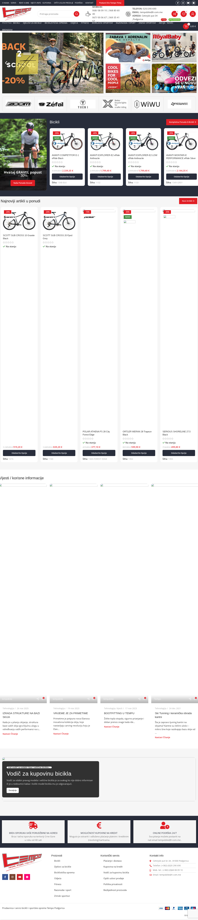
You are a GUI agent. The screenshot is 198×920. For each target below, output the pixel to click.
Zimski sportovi (62, 895)
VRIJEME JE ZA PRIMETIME (70, 713)
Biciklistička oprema (64, 872)
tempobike (7, 699)
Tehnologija (8, 708)
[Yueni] (83, 104)
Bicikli (57, 860)
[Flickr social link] (193, 3)
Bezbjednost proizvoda (115, 890)
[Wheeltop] (179, 104)
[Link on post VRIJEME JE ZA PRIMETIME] (73, 593)
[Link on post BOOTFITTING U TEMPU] (124, 593)
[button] (6, 62)
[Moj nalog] (192, 14)
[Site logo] (17, 13)
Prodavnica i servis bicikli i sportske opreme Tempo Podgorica (33, 908)
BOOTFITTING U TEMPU (119, 713)
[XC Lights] (115, 104)
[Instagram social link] (183, 3)
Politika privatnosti (112, 884)
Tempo (157, 699)
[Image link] (22, 862)
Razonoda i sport (62, 890)
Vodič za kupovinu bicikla (116, 872)
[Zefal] (51, 104)
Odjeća (57, 878)
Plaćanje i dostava (112, 860)
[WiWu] (147, 104)
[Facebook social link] (178, 3)
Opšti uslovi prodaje (113, 878)
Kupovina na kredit (113, 866)
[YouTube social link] (188, 3)
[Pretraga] (76, 14)
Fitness (57, 884)
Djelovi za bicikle (62, 866)
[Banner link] (128, 47)
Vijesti (119, 708)
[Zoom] (18, 104)
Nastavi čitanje (10, 734)
